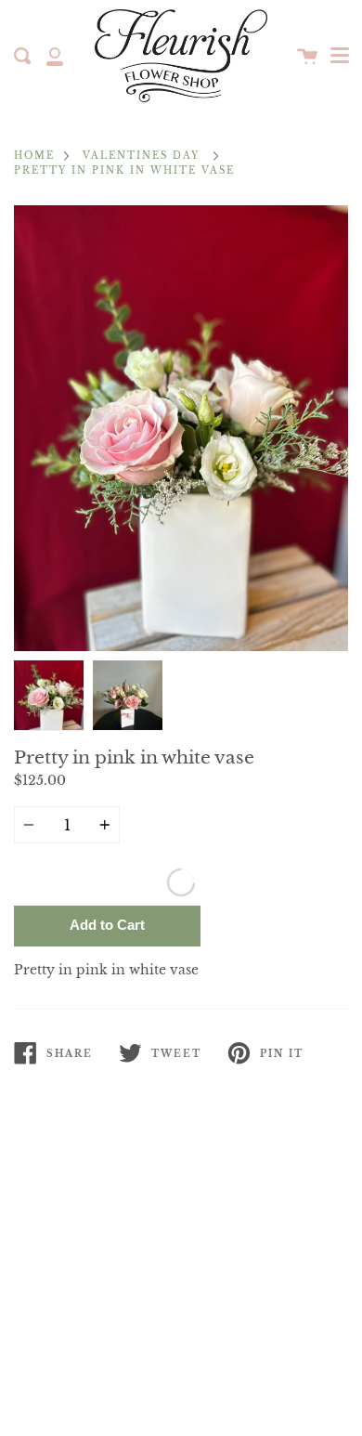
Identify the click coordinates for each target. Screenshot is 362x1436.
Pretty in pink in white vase (124, 170)
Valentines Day (141, 156)
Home (34, 156)
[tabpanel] (181, 428)
